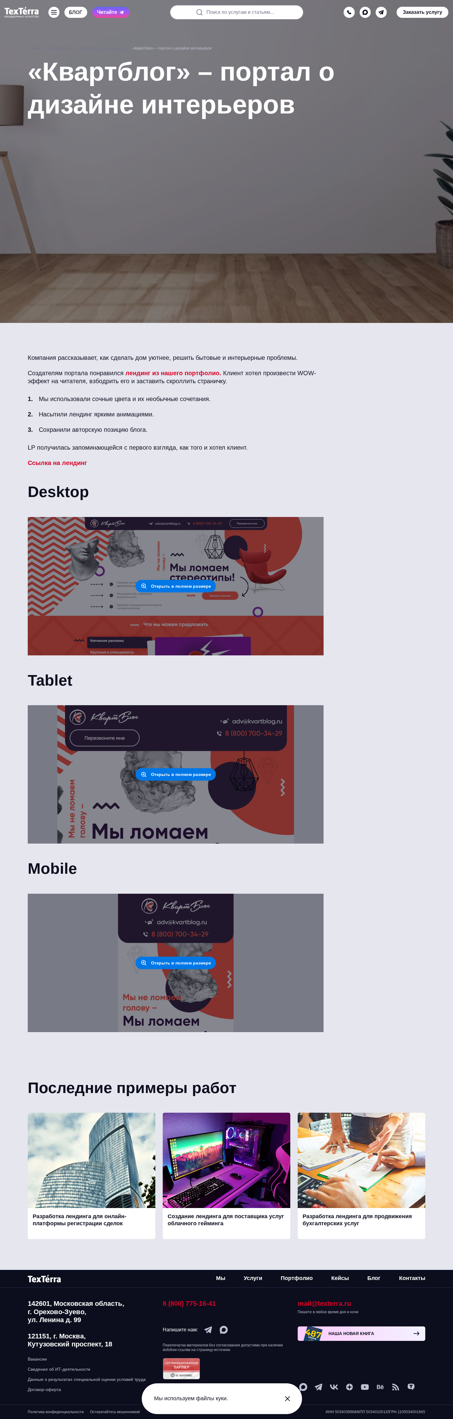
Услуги (253, 1278)
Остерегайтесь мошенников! (115, 1412)
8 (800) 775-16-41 (189, 1303)
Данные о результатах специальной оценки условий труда (87, 1379)
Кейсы (340, 1278)
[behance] (380, 1387)
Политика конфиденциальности (56, 1412)
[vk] (334, 1387)
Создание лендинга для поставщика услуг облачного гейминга (226, 1219)
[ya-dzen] (349, 1387)
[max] (365, 12)
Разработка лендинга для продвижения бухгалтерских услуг (357, 1219)
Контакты (412, 1278)
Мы (220, 1278)
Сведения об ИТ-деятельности (59, 1369)
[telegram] (381, 12)
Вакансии (37, 1359)
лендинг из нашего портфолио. (173, 373)
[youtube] (364, 1387)
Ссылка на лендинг (57, 462)
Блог (374, 1278)
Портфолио (297, 1278)
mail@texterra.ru (324, 1303)
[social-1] (395, 1387)
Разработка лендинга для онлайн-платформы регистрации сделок (79, 1219)
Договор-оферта (44, 1389)
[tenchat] (411, 1387)
